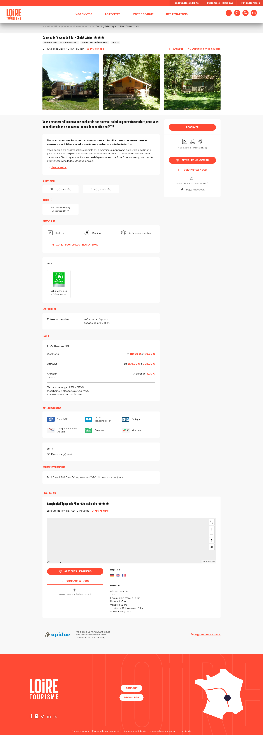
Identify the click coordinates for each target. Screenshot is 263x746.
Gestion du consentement (163, 731)
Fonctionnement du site (134, 731)
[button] (245, 13)
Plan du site (185, 731)
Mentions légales (80, 731)
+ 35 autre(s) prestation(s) (192, 147)
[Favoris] (237, 13)
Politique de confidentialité (105, 731)
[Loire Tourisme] (14, 14)
